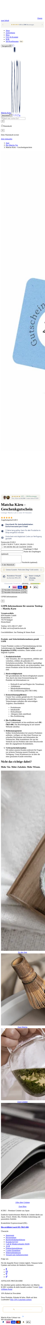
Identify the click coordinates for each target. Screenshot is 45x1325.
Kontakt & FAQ (12, 1242)
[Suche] (13, 46)
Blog (7, 35)
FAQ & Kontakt (12, 37)
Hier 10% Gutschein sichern (21, 1300)
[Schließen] (3, 121)
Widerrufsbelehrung (13, 1253)
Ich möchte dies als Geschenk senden (18, 547)
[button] (7, 518)
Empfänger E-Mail (31, 549)
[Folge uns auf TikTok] (6, 1277)
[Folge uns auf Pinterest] (6, 1274)
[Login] (16, 115)
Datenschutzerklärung (14, 1248)
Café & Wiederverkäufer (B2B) (18, 1244)
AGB (8, 1246)
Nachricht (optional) (29, 562)
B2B (7, 39)
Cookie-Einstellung (13, 1250)
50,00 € (10, 544)
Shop (8, 31)
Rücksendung (11, 1237)
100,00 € (23, 544)
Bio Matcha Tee (12, 145)
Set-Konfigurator (14, 41)
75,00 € (16, 544)
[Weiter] (42, 24)
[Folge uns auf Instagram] (7, 1272)
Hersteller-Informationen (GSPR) (15, 590)
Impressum (10, 1235)
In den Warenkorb (8, 565)
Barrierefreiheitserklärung (15, 1240)
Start (7, 143)
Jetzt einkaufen (6, 139)
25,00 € (4, 544)
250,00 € (30, 544)
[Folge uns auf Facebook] (6, 1270)
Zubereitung (10, 33)
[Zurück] (3, 24)
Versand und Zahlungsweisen (17, 1255)
